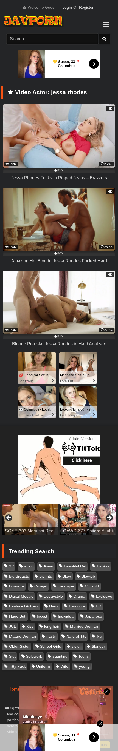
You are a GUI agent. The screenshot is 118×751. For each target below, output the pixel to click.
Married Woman (84, 626)
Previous (9, 518)
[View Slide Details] (30, 519)
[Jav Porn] (53, 21)
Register (86, 7)
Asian (48, 566)
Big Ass (103, 566)
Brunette (16, 586)
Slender (98, 646)
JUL (12, 626)
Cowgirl (40, 586)
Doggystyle (53, 596)
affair (28, 566)
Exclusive (104, 596)
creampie (66, 586)
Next (109, 518)
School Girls (50, 646)
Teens (83, 656)
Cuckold (92, 586)
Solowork (34, 656)
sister (76, 646)
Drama (79, 596)
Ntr (99, 636)
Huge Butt (17, 616)
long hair (51, 626)
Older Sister (19, 646)
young (84, 666)
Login (67, 7)
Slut (12, 656)
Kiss (29, 626)
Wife (64, 666)
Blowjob (88, 576)
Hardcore (77, 606)
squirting (60, 656)
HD (98, 606)
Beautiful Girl (75, 566)
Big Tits (45, 576)
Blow (67, 576)
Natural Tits (76, 636)
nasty (51, 636)
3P (11, 566)
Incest (42, 616)
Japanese (93, 616)
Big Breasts (19, 576)
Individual (66, 616)
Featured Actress (24, 606)
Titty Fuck (17, 666)
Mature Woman (22, 636)
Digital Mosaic (21, 596)
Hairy (53, 606)
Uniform (43, 666)
